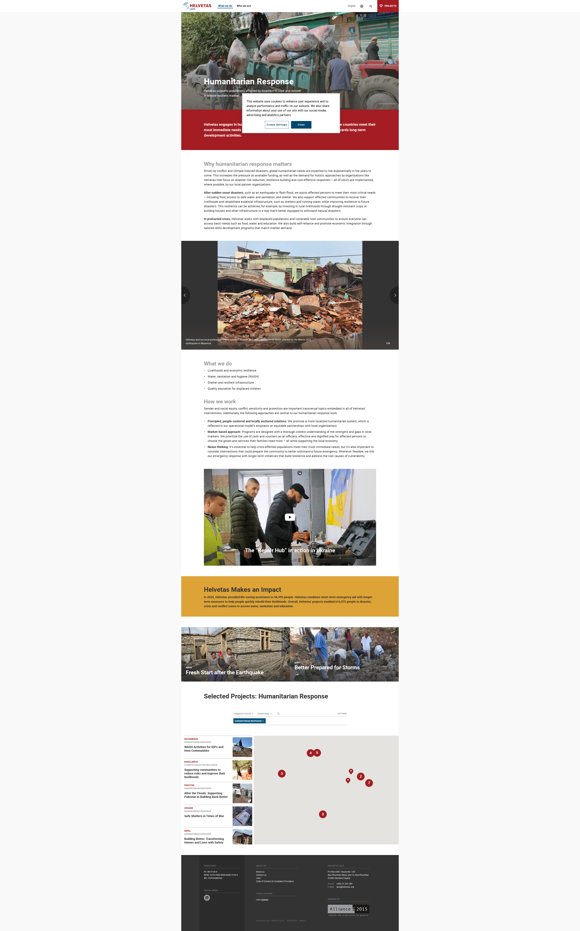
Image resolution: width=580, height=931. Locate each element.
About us (260, 871)
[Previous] (217, 295)
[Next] (363, 295)
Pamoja (302, 920)
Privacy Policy (278, 920)
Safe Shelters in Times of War (204, 816)
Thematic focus (242, 713)
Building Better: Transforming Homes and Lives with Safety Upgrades (204, 842)
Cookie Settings (277, 124)
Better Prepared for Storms (327, 667)
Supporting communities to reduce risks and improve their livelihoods (204, 773)
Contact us (261, 874)
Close (301, 124)
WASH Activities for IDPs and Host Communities (203, 749)
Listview (342, 713)
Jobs (258, 878)
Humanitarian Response (248, 720)
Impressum (292, 920)
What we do (225, 6)
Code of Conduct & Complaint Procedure (275, 881)
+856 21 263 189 (344, 883)
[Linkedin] (207, 898)
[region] (291, 113)
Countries (263, 713)
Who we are (244, 6)
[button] (322, 815)
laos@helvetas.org (345, 886)
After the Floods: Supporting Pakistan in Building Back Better (206, 795)
